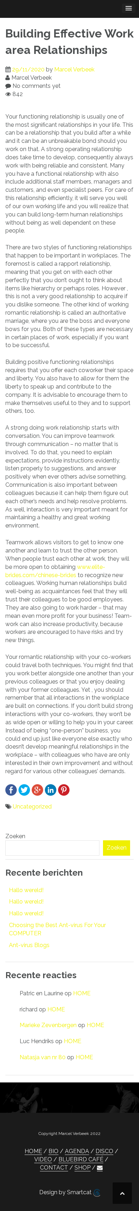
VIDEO (43, 1159)
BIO (53, 1151)
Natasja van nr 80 (43, 1057)
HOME (82, 993)
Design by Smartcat (66, 1192)
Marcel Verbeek (74, 69)
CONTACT (54, 1167)
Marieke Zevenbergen (48, 1025)
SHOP (82, 1167)
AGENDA (77, 1151)
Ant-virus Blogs (29, 945)
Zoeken (15, 836)
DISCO (104, 1151)
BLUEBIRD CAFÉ (80, 1159)
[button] (100, 1167)
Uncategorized (32, 806)
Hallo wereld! (26, 890)
